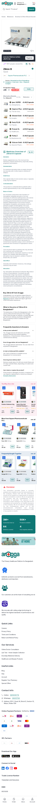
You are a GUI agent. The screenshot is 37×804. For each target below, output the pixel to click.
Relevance (26, 97)
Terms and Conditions (9, 634)
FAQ (3, 674)
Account (4, 677)
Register (29, 58)
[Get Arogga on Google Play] (6, 756)
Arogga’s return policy (9, 375)
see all (33, 384)
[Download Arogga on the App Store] (16, 756)
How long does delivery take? (12, 360)
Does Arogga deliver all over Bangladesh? (15, 342)
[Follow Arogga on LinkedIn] (3, 768)
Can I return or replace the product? (13, 370)
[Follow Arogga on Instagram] (11, 768)
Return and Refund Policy (10, 638)
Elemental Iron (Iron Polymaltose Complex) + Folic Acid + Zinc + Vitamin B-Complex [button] (17, 82)
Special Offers (6, 683)
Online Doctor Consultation (10, 649)
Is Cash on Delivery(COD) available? (13, 351)
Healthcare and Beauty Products (12, 659)
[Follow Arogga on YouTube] (15, 768)
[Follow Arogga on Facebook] (7, 768)
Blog (3, 671)
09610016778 (14, 695)
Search (31, 9)
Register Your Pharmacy (9, 680)
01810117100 (16, 698)
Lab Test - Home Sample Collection (13, 652)
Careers (4, 628)
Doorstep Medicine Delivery (11, 656)
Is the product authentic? (10, 330)
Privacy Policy (6, 631)
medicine (6, 298)
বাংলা (32, 152)
